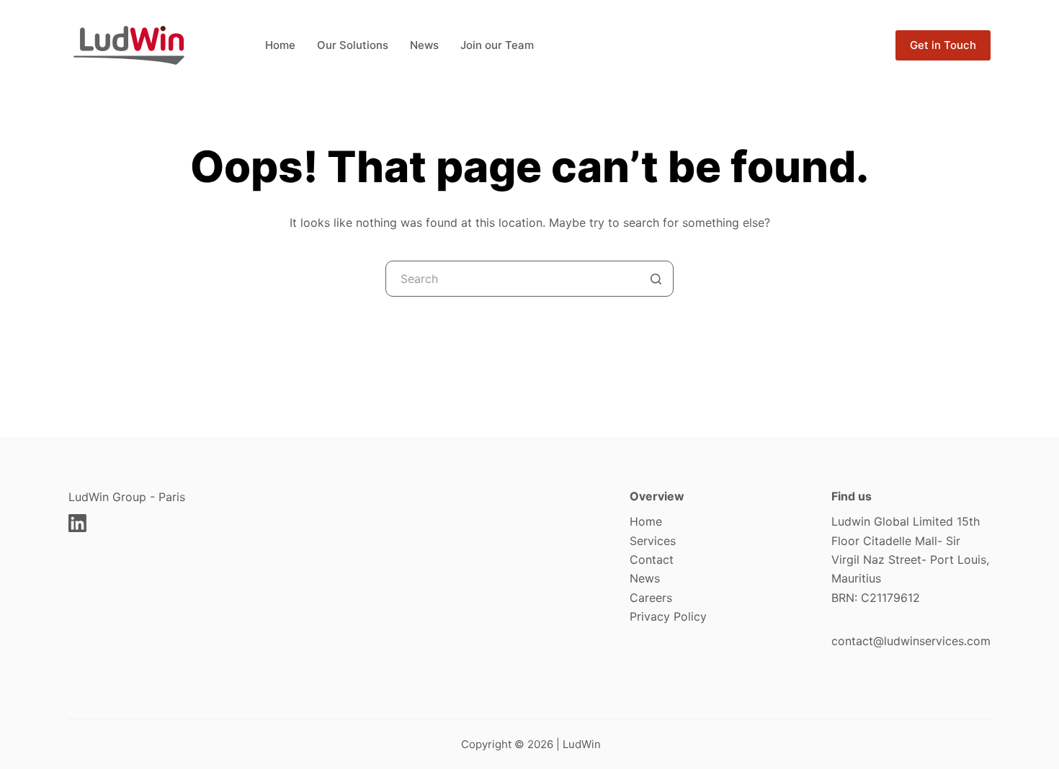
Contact (652, 559)
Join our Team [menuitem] (497, 45)
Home (646, 521)
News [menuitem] (424, 45)
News (645, 578)
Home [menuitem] (280, 45)
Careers (651, 597)
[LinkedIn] (77, 523)
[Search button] (656, 279)
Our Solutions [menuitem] (352, 45)
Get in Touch (943, 45)
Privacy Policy (668, 616)
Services (653, 541)
